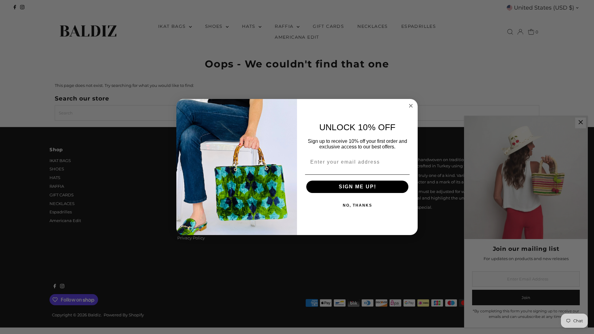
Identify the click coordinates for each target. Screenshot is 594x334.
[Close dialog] (411, 105)
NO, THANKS (357, 205)
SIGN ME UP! (357, 186)
